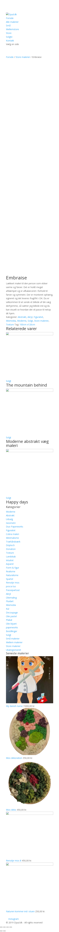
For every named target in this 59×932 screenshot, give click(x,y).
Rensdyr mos (12, 582)
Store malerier (23, 57)
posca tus (11, 586)
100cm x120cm (27, 324)
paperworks (12, 627)
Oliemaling (11, 597)
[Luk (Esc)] (1, 927)
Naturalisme (12, 575)
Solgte (9, 36)
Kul (7, 608)
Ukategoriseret (13, 649)
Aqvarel (10, 563)
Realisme (10, 571)
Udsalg (9, 519)
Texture (10, 324)
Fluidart (10, 601)
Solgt (30, 320)
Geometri (11, 522)
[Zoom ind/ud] (10, 927)
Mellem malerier (14, 642)
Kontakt (10, 40)
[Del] (4, 927)
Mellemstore (12, 29)
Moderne (21, 320)
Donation (11, 548)
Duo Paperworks (14, 526)
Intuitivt (10, 560)
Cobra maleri (12, 534)
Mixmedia (11, 320)
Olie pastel (11, 616)
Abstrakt (22, 316)
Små (8, 25)
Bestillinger (11, 631)
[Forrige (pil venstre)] (1, 930)
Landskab (11, 556)
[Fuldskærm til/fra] (7, 927)
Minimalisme (12, 537)
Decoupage (12, 612)
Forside (10, 18)
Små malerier (13, 638)
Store (8, 33)
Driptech (10, 545)
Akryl (30, 316)
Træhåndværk (13, 541)
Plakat (9, 619)
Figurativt (38, 316)
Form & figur (12, 567)
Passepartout (13, 590)
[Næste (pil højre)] (4, 930)
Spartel (9, 578)
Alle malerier (12, 21)
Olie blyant (11, 623)
